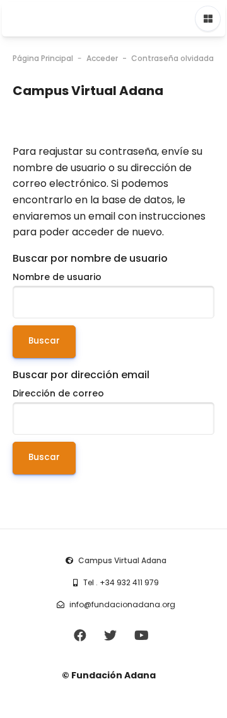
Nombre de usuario (57, 277)
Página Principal (43, 58)
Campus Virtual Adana (122, 560)
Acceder (102, 58)
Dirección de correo (58, 393)
